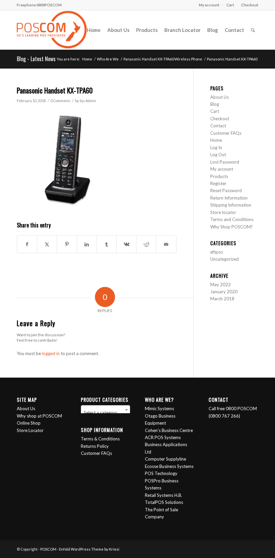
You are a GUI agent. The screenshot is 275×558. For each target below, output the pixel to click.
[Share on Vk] (126, 244)
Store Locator (30, 430)
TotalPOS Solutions (164, 502)
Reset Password (226, 190)
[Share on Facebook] (27, 244)
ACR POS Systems (163, 437)
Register (218, 183)
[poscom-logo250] (52, 29)
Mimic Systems (159, 408)
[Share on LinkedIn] (87, 244)
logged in (51, 353)
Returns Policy (95, 446)
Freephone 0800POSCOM (39, 5)
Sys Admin (87, 101)
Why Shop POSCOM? (231, 226)
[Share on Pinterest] (66, 244)
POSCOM (48, 549)
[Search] (253, 29)
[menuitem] (209, 5)
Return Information (229, 198)
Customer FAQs (225, 133)
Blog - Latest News (36, 59)
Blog (214, 104)
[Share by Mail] (166, 244)
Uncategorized (224, 259)
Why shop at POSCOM (39, 416)
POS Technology (161, 473)
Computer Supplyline (165, 459)
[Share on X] (47, 244)
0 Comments (60, 101)
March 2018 (222, 298)
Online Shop (29, 423)
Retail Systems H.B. (163, 495)
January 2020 (223, 291)
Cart (230, 5)
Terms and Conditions (232, 219)
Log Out (218, 154)
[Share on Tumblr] (106, 244)
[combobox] (105, 410)
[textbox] (105, 412)
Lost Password (224, 162)
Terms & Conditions (100, 438)
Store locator (223, 212)
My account (209, 5)
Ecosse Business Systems (169, 466)
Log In (216, 147)
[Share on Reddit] (146, 244)
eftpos (216, 252)
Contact (218, 125)
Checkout (249, 5)
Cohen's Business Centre (169, 430)
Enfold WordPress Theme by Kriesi (89, 549)
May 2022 (220, 284)
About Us (219, 97)
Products (219, 176)
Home (216, 140)
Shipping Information (230, 205)
